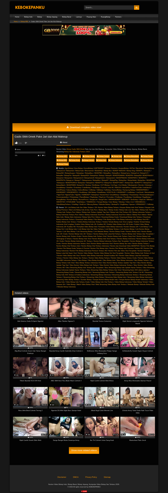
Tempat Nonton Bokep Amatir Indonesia (133, 279)
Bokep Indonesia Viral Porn (95, 215)
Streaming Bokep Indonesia (101, 275)
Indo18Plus (126, 187)
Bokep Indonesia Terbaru (142, 212)
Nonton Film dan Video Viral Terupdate (122, 251)
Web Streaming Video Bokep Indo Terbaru (111, 284)
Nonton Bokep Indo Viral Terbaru (104, 239)
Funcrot (104, 187)
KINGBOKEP (61, 192)
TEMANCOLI (91, 202)
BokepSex (141, 180)
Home (17, 17)
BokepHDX (85, 175)
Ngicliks (78, 195)
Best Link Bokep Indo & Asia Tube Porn (83, 210)
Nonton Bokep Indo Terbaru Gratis (68, 236)
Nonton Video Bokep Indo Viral (68, 255)
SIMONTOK (60, 202)
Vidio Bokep (71, 284)
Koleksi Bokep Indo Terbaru (66, 222)
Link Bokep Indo (71, 229)
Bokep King (131, 171)
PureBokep (128, 197)
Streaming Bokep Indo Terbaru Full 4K (130, 272)
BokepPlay (114, 180)
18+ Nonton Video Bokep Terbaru (107, 207)
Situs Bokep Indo (109, 260)
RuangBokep (105, 17)
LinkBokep (131, 192)
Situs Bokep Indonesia (125, 260)
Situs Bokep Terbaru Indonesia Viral (88, 263)
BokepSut (81, 183)
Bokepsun (60, 183)
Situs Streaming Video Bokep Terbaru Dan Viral (104, 270)
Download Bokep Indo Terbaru (131, 217)
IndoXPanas (60, 190)
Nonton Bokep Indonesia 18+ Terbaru (78, 241)
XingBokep (124, 204)
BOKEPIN (129, 175)
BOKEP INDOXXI (119, 171)
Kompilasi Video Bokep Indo (87, 227)
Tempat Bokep (102, 202)
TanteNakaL (80, 202)
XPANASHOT (141, 204)
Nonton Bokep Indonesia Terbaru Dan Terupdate (111, 241)
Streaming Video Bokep (95, 277)
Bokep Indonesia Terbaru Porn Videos (70, 215)
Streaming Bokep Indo (83, 272)
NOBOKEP (86, 195)
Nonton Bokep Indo (133, 231)
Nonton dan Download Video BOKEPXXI (124, 246)
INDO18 (118, 187)
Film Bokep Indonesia (124, 219)
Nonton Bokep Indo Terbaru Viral (94, 236)
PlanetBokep (84, 197)
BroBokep (95, 185)
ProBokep (118, 197)
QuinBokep (137, 197)
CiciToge (114, 185)
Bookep (88, 185)
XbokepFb (115, 204)
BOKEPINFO (132, 178)
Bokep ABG (24, 21)
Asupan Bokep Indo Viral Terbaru (132, 207)
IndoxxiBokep (83, 190)
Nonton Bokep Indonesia (126, 239)
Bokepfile (59, 175)
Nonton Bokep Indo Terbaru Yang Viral (121, 236)
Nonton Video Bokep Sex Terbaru (75, 258)
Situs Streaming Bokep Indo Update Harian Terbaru (123, 267)
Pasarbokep (134, 195)
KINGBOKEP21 (72, 192)
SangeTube (103, 199)
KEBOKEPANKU (142, 190)
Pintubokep (74, 197)
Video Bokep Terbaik (140, 282)
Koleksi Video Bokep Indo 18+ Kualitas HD (90, 224)
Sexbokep (134, 199)
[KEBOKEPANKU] (29, 7)
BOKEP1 (139, 171)
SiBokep (149, 199)
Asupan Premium (111, 168)
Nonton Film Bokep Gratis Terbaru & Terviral (73, 248)
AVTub (132, 168)
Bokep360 (60, 173)
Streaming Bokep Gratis (65, 272)
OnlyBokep (124, 195)
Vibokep (122, 202)
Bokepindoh (110, 178)
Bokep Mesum (147, 160)
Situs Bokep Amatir (95, 260)
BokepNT (105, 180)
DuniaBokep (60, 187)
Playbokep (94, 197)
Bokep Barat (66, 17)
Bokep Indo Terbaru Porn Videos (69, 212)
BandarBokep (149, 168)
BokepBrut (116, 173)
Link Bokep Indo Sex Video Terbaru (91, 229)
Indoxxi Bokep (72, 190)
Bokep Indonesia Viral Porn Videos (118, 215)
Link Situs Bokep (69, 231)
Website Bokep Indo (147, 284)
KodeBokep (101, 192)
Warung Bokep (92, 204)
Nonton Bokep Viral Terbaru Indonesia (95, 246)
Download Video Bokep (84, 219)
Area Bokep (78, 168)
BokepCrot (135, 173)
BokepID (108, 175)
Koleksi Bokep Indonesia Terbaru (89, 222)
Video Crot (130, 202)
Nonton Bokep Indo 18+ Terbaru (80, 234)
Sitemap (107, 477)
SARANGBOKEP (114, 199)
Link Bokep (144, 227)
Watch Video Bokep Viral (85, 284)
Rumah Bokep (72, 199)
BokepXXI (80, 185)
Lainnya (79, 17)
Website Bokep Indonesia (66, 287)
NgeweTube (69, 195)
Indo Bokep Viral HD (141, 219)
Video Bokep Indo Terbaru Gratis (78, 282)
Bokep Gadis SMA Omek (75, 149)
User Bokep (113, 202)
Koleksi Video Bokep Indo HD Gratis (120, 224)
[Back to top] (160, 486)
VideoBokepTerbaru (63, 204)
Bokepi (101, 175)
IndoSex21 (147, 187)
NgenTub (60, 195)
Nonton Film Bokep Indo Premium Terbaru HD (126, 248)
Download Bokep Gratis (110, 217)
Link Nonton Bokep (127, 229)
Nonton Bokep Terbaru (140, 243)
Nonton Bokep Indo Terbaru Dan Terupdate (137, 234)
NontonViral (104, 195)
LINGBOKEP (121, 192)
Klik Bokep (92, 192)
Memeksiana (149, 192)
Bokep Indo (28, 17)
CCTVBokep (105, 185)
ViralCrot (82, 204)
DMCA (76, 477)
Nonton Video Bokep (85, 253)
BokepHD (76, 175)
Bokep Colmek (104, 156)
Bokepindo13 (78, 178)
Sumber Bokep (86, 279)
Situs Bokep (82, 260)
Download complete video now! (85, 127)
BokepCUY (144, 173)
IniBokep (92, 190)
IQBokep (100, 190)
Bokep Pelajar (148, 156)
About (64, 142)
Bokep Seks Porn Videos (91, 217)
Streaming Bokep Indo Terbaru (103, 272)
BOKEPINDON (121, 178)
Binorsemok (89, 171)
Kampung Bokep (129, 190)
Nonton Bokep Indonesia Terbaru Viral (76, 243)
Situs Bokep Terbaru (141, 260)
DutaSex (70, 187)
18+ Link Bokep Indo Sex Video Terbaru (79, 207)
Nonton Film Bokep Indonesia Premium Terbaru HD (88, 251)
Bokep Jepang (52, 17)
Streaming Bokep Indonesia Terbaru (125, 275)
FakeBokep (86, 187)
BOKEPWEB (71, 185)
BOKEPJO (142, 178)
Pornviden (110, 197)
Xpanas (132, 204)
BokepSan (123, 180)
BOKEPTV (138, 183)
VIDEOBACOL (140, 202)
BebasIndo (70, 171)
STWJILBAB (70, 202)
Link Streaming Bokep (85, 231)
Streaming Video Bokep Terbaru (67, 279)
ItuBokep (107, 190)
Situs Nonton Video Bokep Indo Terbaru (84, 265)
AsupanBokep (124, 168)
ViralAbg (75, 204)
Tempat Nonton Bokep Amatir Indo (105, 279)
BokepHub (94, 175)
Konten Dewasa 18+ (131, 227)
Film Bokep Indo (109, 219)
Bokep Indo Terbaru (147, 210)
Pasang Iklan (91, 17)
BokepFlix (67, 175)
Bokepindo (68, 178)
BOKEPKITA (60, 180)
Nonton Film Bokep (148, 246)
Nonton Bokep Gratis (117, 231)
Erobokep (77, 187)
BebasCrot (61, 171)
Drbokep (148, 185)
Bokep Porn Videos (139, 215)
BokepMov (97, 180)
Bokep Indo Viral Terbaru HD (121, 212)
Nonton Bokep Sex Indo (122, 243)
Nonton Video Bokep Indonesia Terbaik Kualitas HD (99, 255)
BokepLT (78, 180)
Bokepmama (87, 180)
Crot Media (123, 185)
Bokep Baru (103, 210)
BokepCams (125, 173)
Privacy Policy (91, 477)
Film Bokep (98, 219)
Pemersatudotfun (62, 197)
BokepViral (147, 183)
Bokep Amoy (76, 156)
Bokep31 (147, 171)
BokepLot (69, 180)
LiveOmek (139, 192)
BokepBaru (89, 173)
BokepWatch (60, 185)
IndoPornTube (137, 187)
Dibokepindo (132, 185)
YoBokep (150, 204)
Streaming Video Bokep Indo (115, 277)
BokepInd (59, 178)
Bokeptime (90, 183)
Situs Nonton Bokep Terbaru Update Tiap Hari (119, 263)
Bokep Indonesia (116, 160)
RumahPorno (83, 199)
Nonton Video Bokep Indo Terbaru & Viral (140, 253)
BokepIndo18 (89, 178)
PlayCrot (102, 197)
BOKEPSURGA (71, 183)
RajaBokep (146, 197)
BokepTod (108, 183)
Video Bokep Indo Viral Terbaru (102, 282)
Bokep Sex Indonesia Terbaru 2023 (77, 152)
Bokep (39, 17)
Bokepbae (80, 173)
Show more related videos (84, 450)
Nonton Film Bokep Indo (99, 248)
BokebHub (99, 171)
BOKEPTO (99, 183)
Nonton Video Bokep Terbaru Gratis (124, 258)
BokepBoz (107, 173)
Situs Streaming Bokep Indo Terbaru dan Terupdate (84, 267)
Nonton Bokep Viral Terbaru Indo (68, 246)
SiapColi (142, 199)
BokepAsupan (70, 173)
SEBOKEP (125, 199)
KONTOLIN (111, 192)
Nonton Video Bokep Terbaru (99, 258)
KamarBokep (117, 190)
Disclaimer (61, 477)
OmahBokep (114, 195)
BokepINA (137, 175)
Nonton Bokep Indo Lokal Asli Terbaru (107, 234)
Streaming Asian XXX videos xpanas (135, 270)
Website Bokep (104, 204)
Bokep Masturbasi (132, 156)
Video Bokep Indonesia (123, 282)
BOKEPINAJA (147, 175)
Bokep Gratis (113, 210)
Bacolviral (139, 168)
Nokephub (95, 195)
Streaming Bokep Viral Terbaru (74, 277)
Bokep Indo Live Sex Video (129, 210)
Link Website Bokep (101, 231)
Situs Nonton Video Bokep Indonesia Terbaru (116, 265)
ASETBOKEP (99, 168)
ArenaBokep (88, 168)
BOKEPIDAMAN (119, 175)
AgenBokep (69, 168)
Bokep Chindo (89, 156)
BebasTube (79, 171)
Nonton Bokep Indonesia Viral (101, 243)
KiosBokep (83, 192)
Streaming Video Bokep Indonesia (139, 277)
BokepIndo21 (100, 178)
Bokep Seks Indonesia (73, 217)
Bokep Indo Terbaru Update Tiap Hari (95, 212)
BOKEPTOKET (118, 183)
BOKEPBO (98, 173)
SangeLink (93, 199)
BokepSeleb (132, 180)
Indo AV (110, 187)
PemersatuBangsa (146, 195)
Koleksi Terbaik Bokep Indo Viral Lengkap (118, 222)
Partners (118, 17)
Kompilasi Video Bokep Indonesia (111, 227)
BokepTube (129, 183)
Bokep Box (108, 171)
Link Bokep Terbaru (112, 229)
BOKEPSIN (151, 180)
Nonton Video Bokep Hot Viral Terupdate (108, 253)
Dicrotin (141, 185)
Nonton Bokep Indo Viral (82, 239)
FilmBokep (96, 187)
